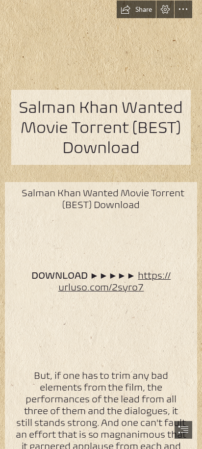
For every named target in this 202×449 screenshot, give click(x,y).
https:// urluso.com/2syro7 (114, 281)
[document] (101, 224)
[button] (136, 9)
